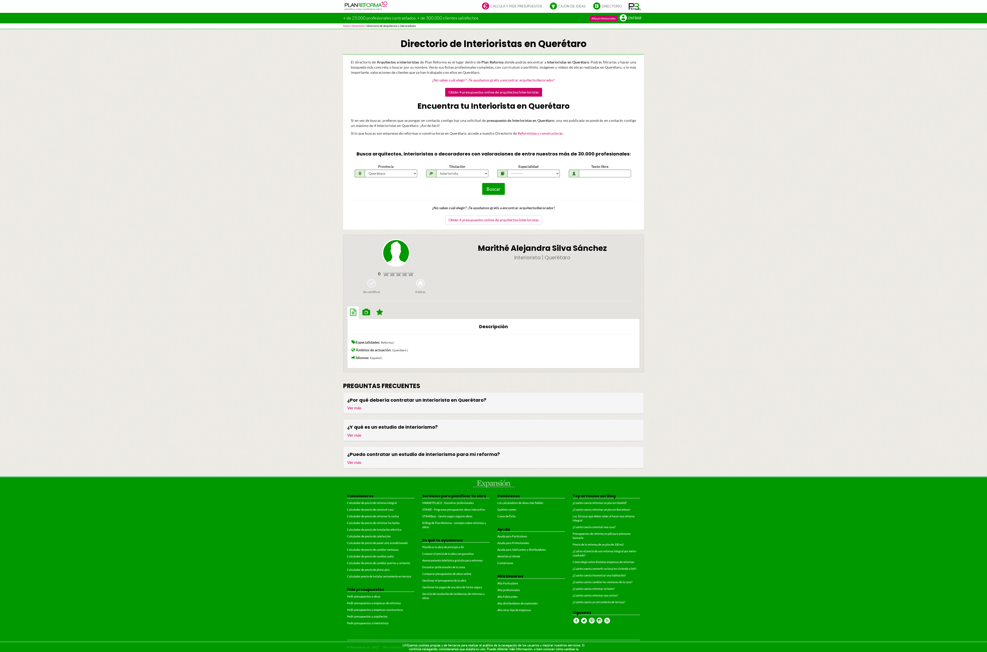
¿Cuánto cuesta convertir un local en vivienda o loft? (604, 568)
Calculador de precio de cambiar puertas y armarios (378, 563)
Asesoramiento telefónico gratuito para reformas (452, 560)
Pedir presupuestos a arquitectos (367, 616)
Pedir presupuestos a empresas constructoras (375, 609)
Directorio (612, 6)
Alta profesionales (603, 18)
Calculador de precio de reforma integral (372, 502)
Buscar (493, 189)
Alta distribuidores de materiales (517, 603)
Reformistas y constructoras (540, 133)
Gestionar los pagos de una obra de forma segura (452, 587)
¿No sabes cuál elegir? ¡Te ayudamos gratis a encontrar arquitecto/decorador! (493, 80)
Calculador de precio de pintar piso (368, 569)
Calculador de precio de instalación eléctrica (374, 529)
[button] (635, 6)
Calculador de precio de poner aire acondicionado (377, 543)
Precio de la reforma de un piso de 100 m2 (598, 544)
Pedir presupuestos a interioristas (368, 623)
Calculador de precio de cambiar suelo (370, 556)
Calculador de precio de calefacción (369, 536)
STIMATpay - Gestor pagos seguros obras (447, 516)
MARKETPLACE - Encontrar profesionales (448, 502)
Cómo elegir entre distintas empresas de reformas (603, 562)
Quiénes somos (506, 509)
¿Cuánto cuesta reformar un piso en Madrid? (600, 502)
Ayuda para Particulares (512, 536)
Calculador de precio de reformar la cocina (373, 516)
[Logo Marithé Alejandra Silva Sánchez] (396, 253)
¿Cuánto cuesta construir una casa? (594, 527)
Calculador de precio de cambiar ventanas (373, 549)
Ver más (354, 407)
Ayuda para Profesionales (513, 543)
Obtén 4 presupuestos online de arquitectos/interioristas (494, 92)
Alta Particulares (507, 583)
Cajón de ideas (572, 6)
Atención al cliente (508, 556)
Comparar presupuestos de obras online (446, 573)
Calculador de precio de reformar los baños (373, 523)
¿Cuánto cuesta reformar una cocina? (595, 595)
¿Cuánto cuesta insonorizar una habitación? (599, 575)
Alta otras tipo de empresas (514, 610)
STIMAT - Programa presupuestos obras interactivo (453, 509)
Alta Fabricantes (507, 596)
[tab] (353, 312)
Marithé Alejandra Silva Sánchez (542, 248)
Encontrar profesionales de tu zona (443, 567)
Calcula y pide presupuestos (516, 6)
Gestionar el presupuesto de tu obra (444, 580)
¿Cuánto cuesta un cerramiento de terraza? (599, 602)
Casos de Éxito (506, 516)
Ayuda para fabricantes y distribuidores (521, 549)
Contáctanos (505, 563)
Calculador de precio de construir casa (370, 509)
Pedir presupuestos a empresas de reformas (374, 603)
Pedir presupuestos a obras (363, 596)
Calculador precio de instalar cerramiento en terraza (379, 576)
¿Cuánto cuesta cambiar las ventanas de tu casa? (602, 582)
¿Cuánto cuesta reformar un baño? (594, 588)
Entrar (634, 18)
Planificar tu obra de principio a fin (443, 547)
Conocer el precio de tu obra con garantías (448, 553)
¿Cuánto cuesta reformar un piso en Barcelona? (601, 509)
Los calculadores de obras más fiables (520, 502)
